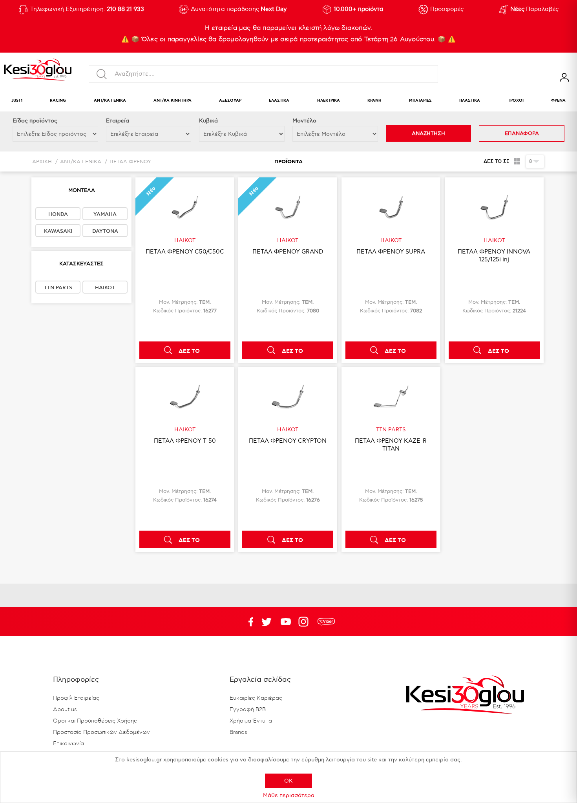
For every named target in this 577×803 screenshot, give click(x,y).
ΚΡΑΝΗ (374, 100)
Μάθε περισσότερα (288, 795)
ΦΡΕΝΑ (558, 100)
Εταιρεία (117, 120)
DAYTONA (105, 231)
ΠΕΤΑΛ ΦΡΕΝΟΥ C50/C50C (185, 251)
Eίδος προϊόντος (35, 120)
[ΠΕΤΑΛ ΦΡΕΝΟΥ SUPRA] (391, 207)
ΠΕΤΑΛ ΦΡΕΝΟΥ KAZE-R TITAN (391, 444)
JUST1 (16, 100)
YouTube (266, 621)
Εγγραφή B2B (248, 709)
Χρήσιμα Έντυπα (251, 721)
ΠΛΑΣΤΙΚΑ (469, 100)
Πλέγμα (516, 161)
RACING (58, 100)
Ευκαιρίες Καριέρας (256, 698)
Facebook (247, 621)
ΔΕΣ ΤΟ (189, 351)
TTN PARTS (58, 288)
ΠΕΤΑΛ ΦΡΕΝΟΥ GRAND (287, 251)
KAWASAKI (58, 231)
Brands (238, 732)
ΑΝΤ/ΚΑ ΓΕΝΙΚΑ (110, 100)
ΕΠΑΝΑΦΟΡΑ (522, 133)
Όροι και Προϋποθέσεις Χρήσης (95, 721)
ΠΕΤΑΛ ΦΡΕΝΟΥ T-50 (185, 440)
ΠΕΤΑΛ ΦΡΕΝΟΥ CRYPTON (288, 440)
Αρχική (42, 161)
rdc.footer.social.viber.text (326, 621)
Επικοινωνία (68, 744)
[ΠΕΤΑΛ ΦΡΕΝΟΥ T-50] (185, 397)
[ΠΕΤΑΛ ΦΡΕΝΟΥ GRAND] (287, 207)
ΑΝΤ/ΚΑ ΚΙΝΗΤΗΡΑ (172, 100)
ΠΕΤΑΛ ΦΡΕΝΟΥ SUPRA (390, 251)
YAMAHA (105, 214)
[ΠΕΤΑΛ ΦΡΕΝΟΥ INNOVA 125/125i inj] (494, 207)
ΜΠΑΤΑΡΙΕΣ (420, 100)
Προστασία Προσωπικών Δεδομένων (101, 732)
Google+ (305, 621)
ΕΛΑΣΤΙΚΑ (279, 100)
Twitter (285, 621)
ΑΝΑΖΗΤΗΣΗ (428, 133)
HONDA (58, 214)
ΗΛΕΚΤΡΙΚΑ (328, 100)
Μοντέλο (304, 120)
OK (288, 780)
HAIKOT (105, 288)
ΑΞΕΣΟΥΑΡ (230, 100)
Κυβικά (208, 120)
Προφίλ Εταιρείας (76, 698)
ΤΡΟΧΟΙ (516, 100)
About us (65, 709)
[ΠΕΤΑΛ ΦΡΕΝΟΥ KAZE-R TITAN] (391, 397)
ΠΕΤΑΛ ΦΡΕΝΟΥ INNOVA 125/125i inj (494, 255)
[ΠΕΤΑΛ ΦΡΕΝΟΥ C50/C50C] (185, 207)
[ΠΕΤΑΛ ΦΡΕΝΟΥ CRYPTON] (287, 397)
